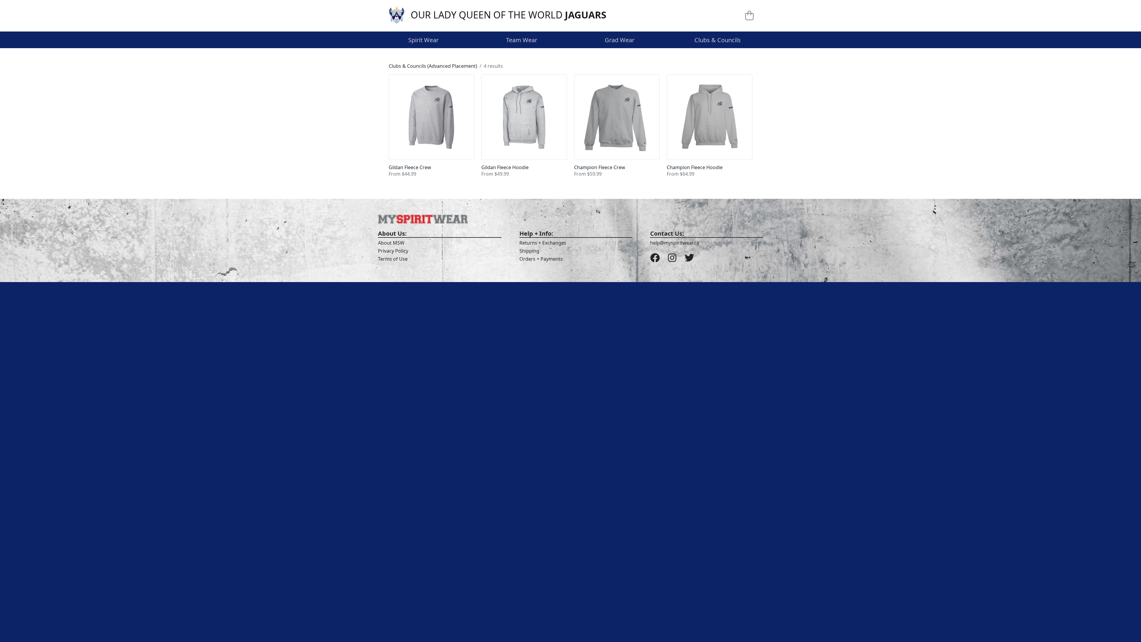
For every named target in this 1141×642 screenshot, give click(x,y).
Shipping (529, 251)
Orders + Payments (541, 259)
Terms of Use (393, 259)
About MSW (391, 243)
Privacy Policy (393, 251)
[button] (431, 125)
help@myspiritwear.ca (674, 243)
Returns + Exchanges (542, 243)
